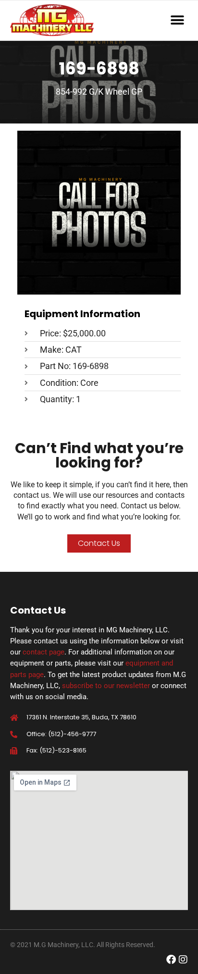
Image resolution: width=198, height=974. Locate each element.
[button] (177, 20)
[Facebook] (171, 959)
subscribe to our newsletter (106, 685)
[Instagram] (183, 959)
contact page (43, 652)
